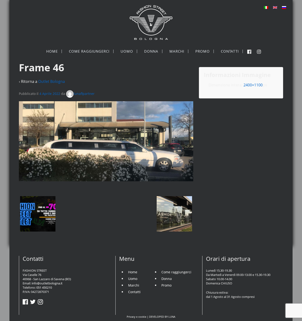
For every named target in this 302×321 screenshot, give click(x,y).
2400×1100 (253, 85)
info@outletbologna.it (47, 283)
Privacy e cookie (136, 316)
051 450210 (44, 287)
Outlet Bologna (51, 81)
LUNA (171, 316)
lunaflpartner (84, 93)
